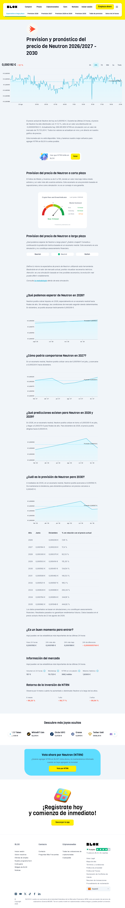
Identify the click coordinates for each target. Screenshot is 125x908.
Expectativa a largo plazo (15, 14)
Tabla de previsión (95, 14)
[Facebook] (34, 894)
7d (102, 65)
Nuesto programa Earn (23, 861)
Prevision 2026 (33, 14)
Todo (119, 65)
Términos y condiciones (95, 865)
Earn (65, 7)
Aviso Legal (90, 858)
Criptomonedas (52, 7)
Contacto (43, 844)
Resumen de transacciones (96, 880)
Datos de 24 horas (112, 14)
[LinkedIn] (39, 894)
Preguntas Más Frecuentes (49, 855)
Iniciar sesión (87, 7)
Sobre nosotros (20, 855)
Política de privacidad (94, 868)
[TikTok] (30, 894)
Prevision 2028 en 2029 (63, 14)
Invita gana (19, 864)
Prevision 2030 (80, 14)
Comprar (28, 7)
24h (96, 65)
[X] (25, 894)
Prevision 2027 (46, 14)
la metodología (40, 281)
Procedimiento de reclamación (97, 883)
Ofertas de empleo (21, 858)
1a (113, 65)
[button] (27, 846)
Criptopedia (66, 858)
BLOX (17, 844)
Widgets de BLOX (21, 867)
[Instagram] (16, 894)
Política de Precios (93, 871)
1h (90, 65)
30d (107, 65)
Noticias (75, 7)
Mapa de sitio (91, 861)
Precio (39, 7)
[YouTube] (20, 894)
